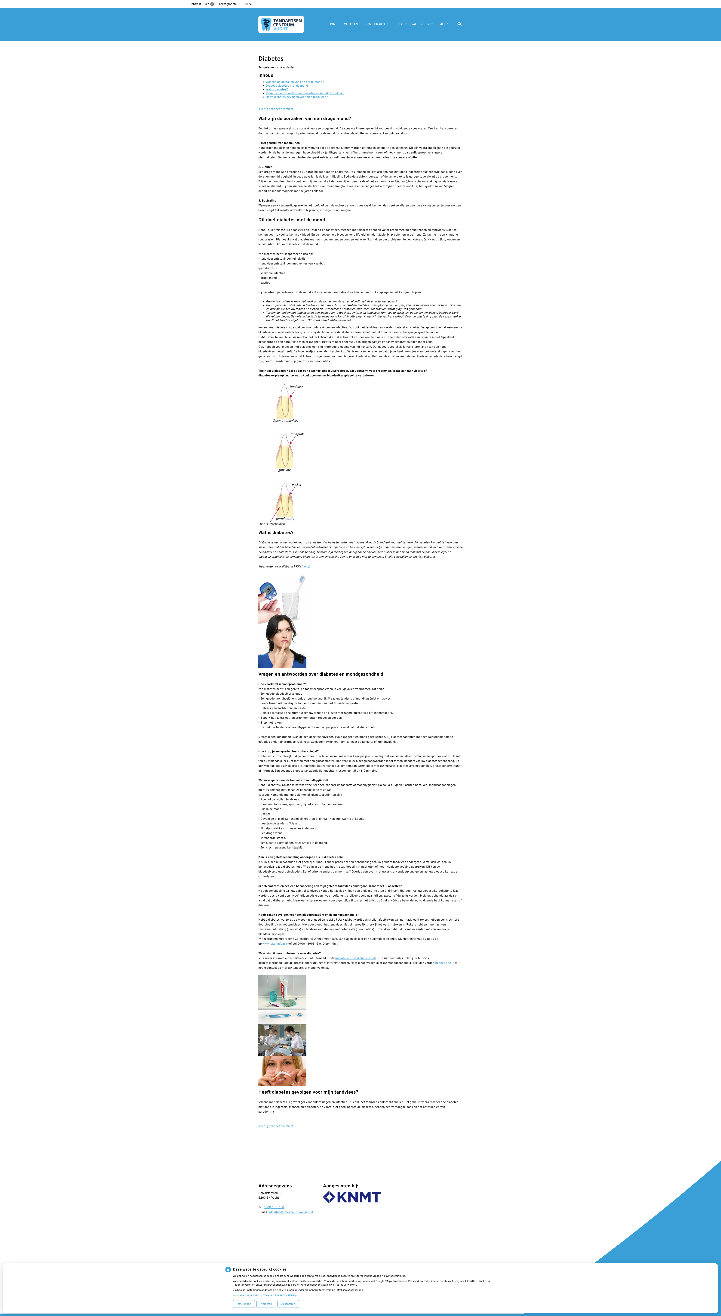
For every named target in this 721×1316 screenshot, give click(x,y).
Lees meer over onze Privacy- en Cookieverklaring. (265, 1295)
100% (248, 4)
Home (333, 24)
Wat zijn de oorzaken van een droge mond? (295, 82)
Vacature (351, 24)
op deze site (442, 963)
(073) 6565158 (274, 1207)
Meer (444, 24)
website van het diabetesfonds (355, 958)
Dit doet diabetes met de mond (287, 86)
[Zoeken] (459, 24)
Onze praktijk (377, 24)
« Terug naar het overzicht (275, 109)
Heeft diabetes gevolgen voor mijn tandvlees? (297, 97)
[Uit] (213, 4)
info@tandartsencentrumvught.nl (290, 1212)
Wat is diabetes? (277, 89)
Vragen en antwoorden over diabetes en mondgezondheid (305, 93)
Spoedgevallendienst (415, 24)
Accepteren (288, 1304)
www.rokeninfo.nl (274, 944)
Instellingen (244, 1304)
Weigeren (266, 1304)
